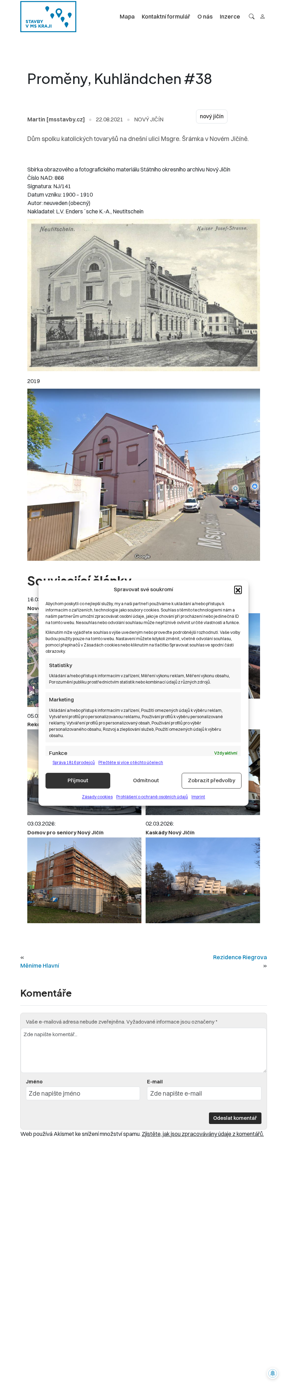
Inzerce (230, 16)
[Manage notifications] (272, 1373)
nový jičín (212, 116)
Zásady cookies (97, 796)
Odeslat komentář (235, 1118)
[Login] (262, 16)
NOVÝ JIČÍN (148, 119)
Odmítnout (146, 780)
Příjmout (78, 780)
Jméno (34, 1082)
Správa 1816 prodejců (73, 762)
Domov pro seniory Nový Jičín (65, 832)
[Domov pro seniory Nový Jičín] (84, 880)
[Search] (251, 16)
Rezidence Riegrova (240, 957)
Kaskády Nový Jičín (170, 832)
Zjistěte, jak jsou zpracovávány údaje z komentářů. (203, 1133)
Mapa (127, 16)
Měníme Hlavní (39, 965)
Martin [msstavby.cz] (56, 119)
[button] (237, 589)
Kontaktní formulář (166, 16)
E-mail (155, 1082)
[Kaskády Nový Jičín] (203, 880)
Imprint (198, 796)
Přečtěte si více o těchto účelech (130, 762)
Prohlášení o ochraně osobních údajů (152, 796)
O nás (205, 16)
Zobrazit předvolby (211, 780)
